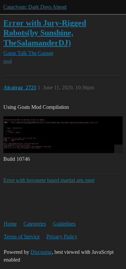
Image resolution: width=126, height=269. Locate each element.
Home (10, 224)
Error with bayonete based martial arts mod (48, 180)
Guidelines (64, 224)
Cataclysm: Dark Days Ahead (35, 7)
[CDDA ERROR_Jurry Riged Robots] (63, 134)
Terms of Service (22, 236)
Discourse (41, 252)
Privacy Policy (61, 236)
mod (7, 61)
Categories (35, 224)
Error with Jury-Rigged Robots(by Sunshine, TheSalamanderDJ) (44, 32)
